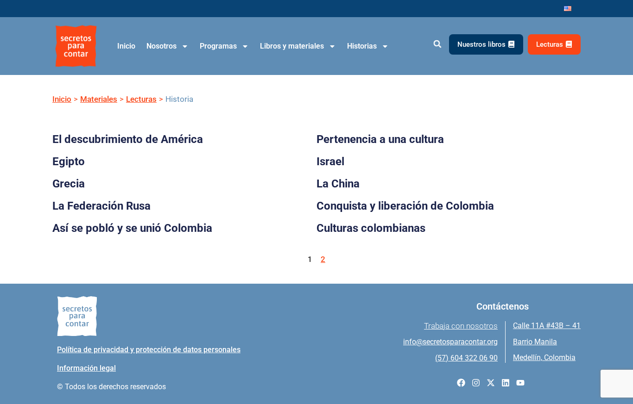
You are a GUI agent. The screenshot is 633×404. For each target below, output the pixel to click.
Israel (330, 161)
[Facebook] (461, 383)
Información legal (86, 368)
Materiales (98, 99)
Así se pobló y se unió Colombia (132, 228)
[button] (437, 44)
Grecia (68, 183)
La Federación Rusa (101, 205)
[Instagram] (476, 383)
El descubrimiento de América (127, 139)
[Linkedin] (505, 383)
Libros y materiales (292, 46)
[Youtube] (520, 383)
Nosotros (161, 46)
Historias (362, 46)
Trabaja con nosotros (461, 325)
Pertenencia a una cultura (380, 139)
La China (338, 183)
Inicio (126, 46)
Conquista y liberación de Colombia (405, 205)
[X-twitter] (491, 383)
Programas (218, 46)
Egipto (68, 161)
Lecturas (141, 99)
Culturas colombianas (370, 228)
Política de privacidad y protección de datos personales (149, 349)
